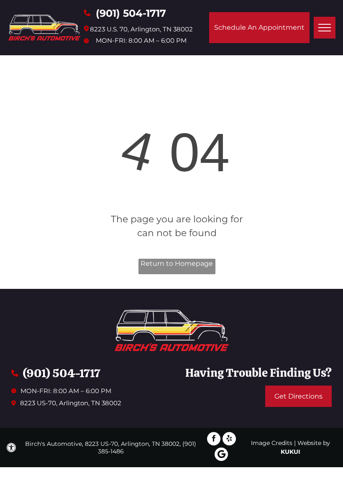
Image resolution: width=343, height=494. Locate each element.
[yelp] (229, 440)
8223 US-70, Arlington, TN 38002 (70, 403)
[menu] (324, 28)
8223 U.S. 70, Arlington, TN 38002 (141, 29)
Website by (313, 443)
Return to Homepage (177, 264)
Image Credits (271, 443)
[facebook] (213, 440)
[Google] (221, 455)
